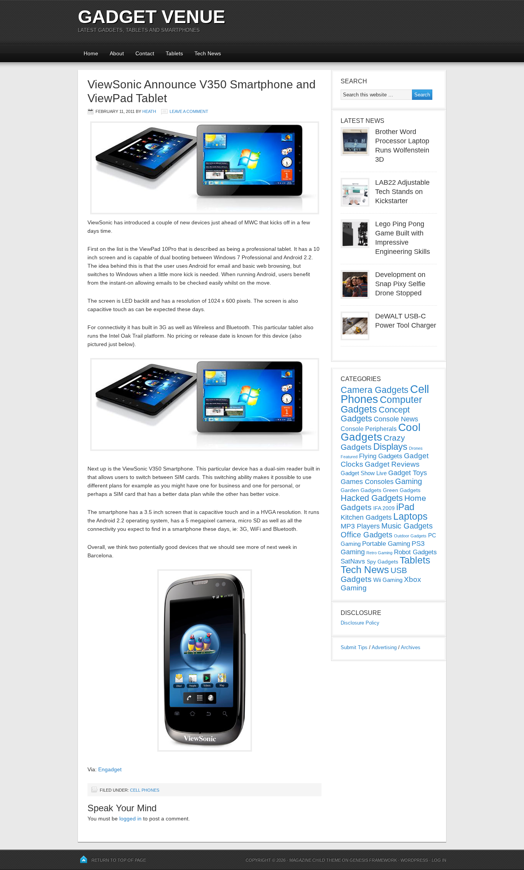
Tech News (207, 53)
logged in (130, 818)
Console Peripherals (369, 429)
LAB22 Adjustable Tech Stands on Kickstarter (402, 192)
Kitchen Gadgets (366, 517)
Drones (416, 448)
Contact (144, 53)
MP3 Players (360, 526)
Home (91, 53)
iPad (405, 507)
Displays (390, 446)
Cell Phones (144, 790)
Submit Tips (354, 647)
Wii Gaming (387, 580)
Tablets (174, 53)
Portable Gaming (386, 543)
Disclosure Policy (360, 623)
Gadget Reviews (392, 464)
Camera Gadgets (375, 390)
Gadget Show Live (364, 473)
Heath (149, 111)
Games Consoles (367, 482)
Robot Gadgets (415, 552)
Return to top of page (118, 860)
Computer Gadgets (381, 404)
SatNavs (353, 561)
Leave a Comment (189, 111)
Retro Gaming (379, 552)
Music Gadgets (407, 526)
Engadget (110, 769)
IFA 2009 (384, 508)
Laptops (410, 516)
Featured (349, 456)
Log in (439, 860)
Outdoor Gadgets (410, 536)
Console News (396, 419)
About (117, 53)
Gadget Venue (151, 17)
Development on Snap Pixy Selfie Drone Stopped (400, 284)
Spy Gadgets (382, 561)
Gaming (408, 481)
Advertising (384, 647)
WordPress (414, 860)
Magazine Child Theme (315, 860)
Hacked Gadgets (372, 498)
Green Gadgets (401, 490)
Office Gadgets (366, 534)
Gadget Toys (407, 473)
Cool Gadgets (380, 432)
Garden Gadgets (361, 490)
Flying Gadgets (380, 456)
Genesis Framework (373, 860)
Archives (410, 647)
